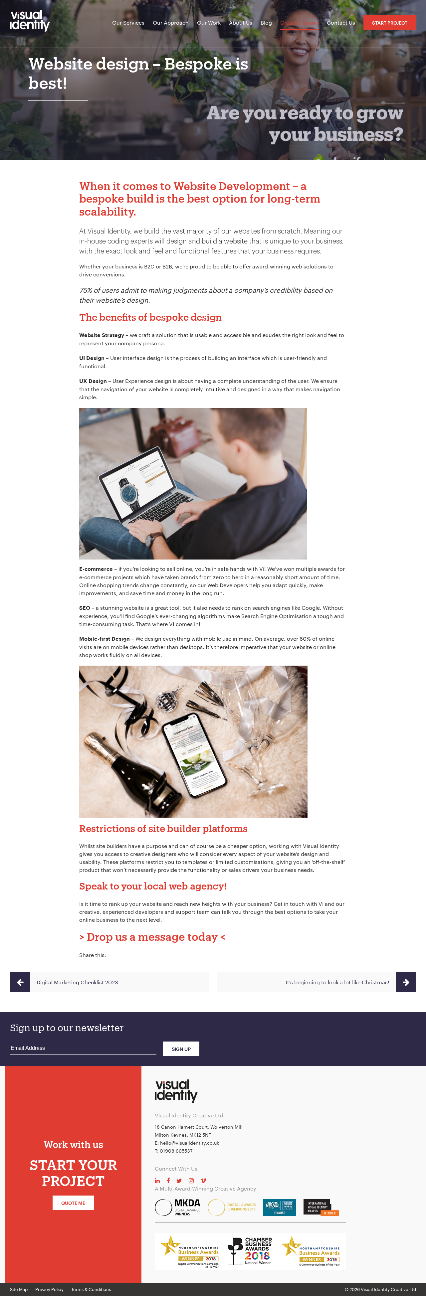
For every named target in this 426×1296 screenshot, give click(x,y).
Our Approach (171, 22)
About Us (240, 22)
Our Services (128, 22)
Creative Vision (299, 22)
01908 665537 (176, 1151)
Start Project (389, 23)
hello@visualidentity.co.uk (189, 1143)
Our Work (209, 22)
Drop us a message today (152, 936)
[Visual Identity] (35, 23)
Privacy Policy (49, 1289)
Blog (266, 22)
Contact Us (341, 22)
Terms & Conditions (91, 1289)
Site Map (19, 1289)
